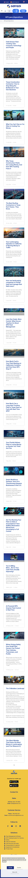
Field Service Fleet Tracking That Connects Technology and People (13, 44)
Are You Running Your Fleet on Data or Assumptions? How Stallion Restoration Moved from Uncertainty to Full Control (13, 525)
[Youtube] (11, 826)
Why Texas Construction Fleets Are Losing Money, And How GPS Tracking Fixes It (14, 165)
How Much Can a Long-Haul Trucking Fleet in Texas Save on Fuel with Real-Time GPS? (14, 407)
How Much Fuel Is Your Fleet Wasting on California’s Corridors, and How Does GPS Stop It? (13, 365)
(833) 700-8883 (14, 801)
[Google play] (14, 781)
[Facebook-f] (7, 826)
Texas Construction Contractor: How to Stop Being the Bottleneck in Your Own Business (13, 86)
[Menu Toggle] (1, 10)
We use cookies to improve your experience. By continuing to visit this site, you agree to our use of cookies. (14, 859)
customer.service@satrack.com (14, 815)
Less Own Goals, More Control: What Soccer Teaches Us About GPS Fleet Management (13, 323)
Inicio (1, 20)
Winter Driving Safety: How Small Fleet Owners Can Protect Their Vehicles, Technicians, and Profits (13, 649)
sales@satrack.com (14, 803)
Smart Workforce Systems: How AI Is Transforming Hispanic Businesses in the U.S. (14, 482)
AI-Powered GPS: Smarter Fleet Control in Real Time (13, 608)
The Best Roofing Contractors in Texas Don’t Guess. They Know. (13, 206)
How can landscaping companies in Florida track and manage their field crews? (14, 283)
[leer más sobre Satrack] (14, 772)
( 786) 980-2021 (14, 813)
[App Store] (14, 785)
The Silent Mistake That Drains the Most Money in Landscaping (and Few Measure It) (14, 743)
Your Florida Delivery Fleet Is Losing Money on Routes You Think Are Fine (13, 445)
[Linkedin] (20, 826)
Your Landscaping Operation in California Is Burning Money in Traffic (13, 244)
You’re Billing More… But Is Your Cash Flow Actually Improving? (12, 568)
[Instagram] (16, 826)
